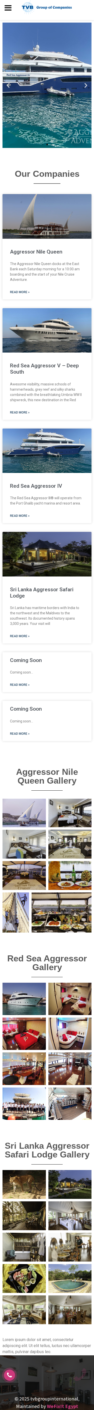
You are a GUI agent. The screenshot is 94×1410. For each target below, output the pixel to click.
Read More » (20, 292)
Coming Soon (26, 660)
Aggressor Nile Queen (36, 252)
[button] (42, 144)
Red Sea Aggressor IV (36, 486)
